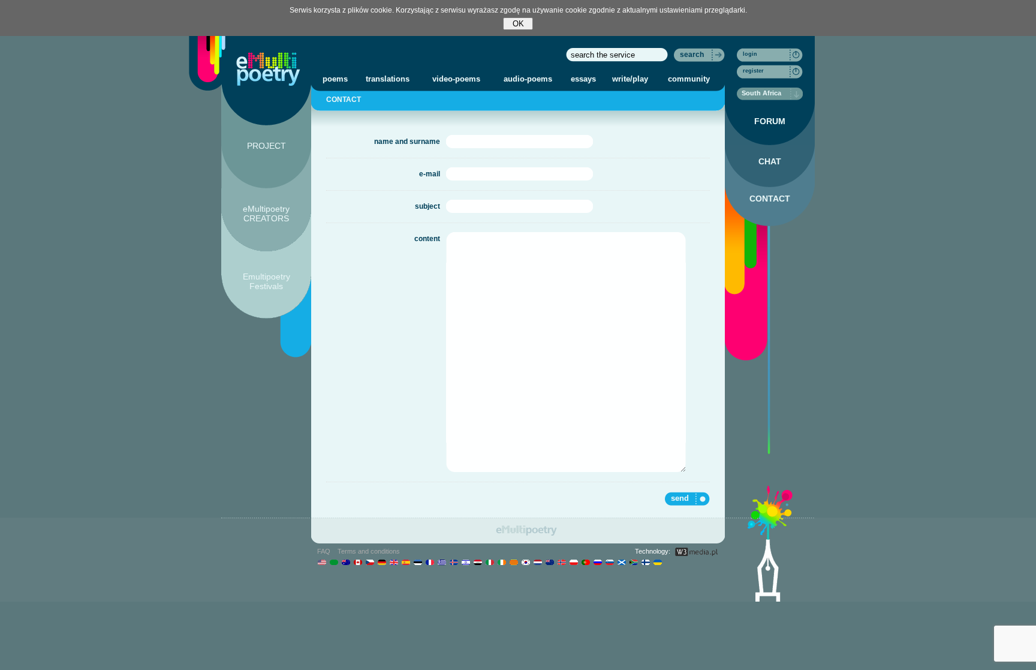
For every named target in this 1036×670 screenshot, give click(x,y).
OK (518, 23)
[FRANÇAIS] (429, 562)
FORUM (769, 121)
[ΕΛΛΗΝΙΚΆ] (441, 562)
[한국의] (525, 562)
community (689, 78)
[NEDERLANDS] (537, 562)
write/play (630, 78)
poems (335, 78)
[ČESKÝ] (369, 562)
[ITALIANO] (489, 562)
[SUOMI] (645, 562)
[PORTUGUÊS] (585, 562)
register (753, 71)
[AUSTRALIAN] (345, 562)
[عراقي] (477, 562)
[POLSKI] (573, 562)
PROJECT (266, 146)
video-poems (456, 78)
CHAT (769, 161)
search (692, 54)
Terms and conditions (369, 551)
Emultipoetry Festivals (266, 281)
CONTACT (769, 198)
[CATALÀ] (513, 562)
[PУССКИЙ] (597, 562)
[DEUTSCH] (381, 562)
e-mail (429, 174)
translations (387, 78)
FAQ (323, 551)
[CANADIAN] (357, 562)
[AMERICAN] (321, 562)
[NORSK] (561, 562)
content (427, 239)
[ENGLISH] (393, 562)
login (750, 54)
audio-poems (528, 78)
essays (583, 78)
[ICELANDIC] (453, 562)
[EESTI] (417, 562)
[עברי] (465, 562)
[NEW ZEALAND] (549, 562)
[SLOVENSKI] (609, 562)
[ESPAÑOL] (405, 562)
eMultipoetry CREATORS (266, 213)
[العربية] (333, 562)
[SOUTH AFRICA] (633, 562)
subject (427, 206)
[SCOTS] (621, 562)
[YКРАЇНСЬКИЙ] (657, 562)
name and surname (407, 141)
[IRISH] (501, 562)
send (680, 498)
